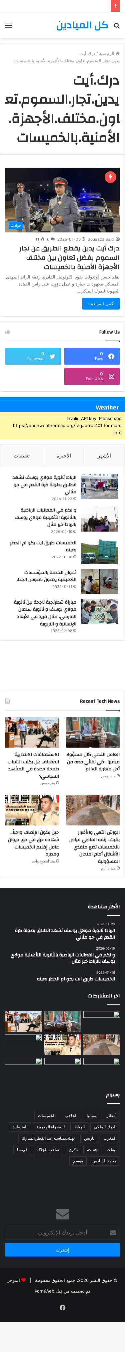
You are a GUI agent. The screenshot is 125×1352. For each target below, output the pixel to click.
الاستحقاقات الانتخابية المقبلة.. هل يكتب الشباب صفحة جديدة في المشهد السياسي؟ (33, 765)
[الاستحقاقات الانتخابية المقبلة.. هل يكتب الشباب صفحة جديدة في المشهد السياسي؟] (32, 732)
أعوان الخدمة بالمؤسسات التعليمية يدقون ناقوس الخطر (46, 576)
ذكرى (73, 1149)
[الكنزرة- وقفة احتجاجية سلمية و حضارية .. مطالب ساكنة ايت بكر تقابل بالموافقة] (23, 1044)
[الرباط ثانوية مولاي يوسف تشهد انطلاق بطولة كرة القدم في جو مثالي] (99, 486)
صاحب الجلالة (48, 1149)
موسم (78, 1160)
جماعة (92, 1149)
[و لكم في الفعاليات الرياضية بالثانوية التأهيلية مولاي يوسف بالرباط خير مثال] (99, 519)
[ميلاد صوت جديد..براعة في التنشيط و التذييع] (23, 1068)
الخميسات (46, 1115)
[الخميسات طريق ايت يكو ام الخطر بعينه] (99, 551)
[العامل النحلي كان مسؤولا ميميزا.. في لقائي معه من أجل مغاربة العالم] (93, 732)
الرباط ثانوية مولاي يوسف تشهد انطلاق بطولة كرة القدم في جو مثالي (44, 484)
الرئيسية (107, 53)
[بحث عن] (116, 27)
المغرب (110, 1138)
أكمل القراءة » (101, 303)
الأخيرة (64, 455)
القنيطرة (20, 1126)
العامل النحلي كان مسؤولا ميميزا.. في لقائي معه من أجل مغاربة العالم (93, 761)
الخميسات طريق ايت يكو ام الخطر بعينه (43, 547)
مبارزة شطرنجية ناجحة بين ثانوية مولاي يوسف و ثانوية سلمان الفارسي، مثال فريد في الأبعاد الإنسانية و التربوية (45, 613)
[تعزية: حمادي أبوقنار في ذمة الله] (101, 1021)
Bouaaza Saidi (101, 239)
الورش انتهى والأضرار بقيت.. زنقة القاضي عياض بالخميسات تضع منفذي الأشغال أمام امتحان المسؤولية (94, 846)
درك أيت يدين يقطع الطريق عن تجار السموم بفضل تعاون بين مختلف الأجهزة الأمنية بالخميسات (69, 257)
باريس (89, 1138)
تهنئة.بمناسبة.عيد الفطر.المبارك (48, 1138)
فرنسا (22, 1149)
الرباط (79, 1126)
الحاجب (71, 1115)
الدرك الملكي (105, 1126)
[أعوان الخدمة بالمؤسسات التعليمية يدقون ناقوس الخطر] (99, 581)
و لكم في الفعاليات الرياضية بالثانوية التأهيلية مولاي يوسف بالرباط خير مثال (45, 517)
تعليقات (22, 455)
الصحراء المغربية (51, 1126)
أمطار (111, 1115)
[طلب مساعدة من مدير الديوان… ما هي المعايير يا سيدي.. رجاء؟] (62, 1068)
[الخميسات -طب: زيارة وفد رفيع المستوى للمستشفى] (101, 1068)
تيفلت (111, 1149)
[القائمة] (8, 27)
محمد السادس (104, 1160)
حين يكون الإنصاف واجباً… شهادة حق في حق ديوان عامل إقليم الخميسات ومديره (33, 843)
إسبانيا (92, 1115)
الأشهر (104, 455)
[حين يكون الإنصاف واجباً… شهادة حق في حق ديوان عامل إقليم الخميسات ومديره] (32, 810)
